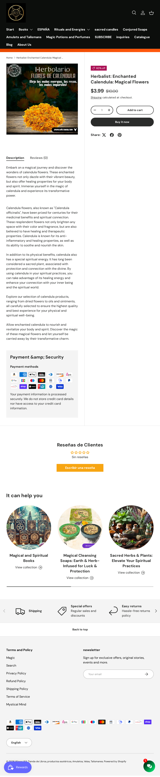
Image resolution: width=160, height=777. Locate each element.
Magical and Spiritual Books (29, 558)
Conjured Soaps (135, 29)
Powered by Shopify (115, 761)
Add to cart (135, 110)
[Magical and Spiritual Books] (28, 527)
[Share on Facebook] (112, 135)
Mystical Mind (16, 704)
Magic (10, 658)
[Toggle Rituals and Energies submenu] (88, 29)
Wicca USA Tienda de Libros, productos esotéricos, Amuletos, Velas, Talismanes (59, 761)
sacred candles (106, 29)
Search (11, 665)
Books (23, 29)
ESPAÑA (43, 29)
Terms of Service (18, 697)
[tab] (15, 157)
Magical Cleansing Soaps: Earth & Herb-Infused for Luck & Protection (80, 563)
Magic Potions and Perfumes (68, 37)
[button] (151, 13)
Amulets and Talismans (24, 37)
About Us (24, 45)
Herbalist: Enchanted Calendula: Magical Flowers (39, 57)
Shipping (96, 97)
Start (10, 29)
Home (9, 57)
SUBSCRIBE (103, 37)
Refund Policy (16, 681)
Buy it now (122, 122)
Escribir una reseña (80, 468)
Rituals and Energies (69, 29)
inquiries (123, 37)
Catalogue (142, 37)
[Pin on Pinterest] (120, 135)
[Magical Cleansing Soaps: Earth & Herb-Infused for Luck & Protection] (80, 527)
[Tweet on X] (104, 135)
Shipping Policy (17, 689)
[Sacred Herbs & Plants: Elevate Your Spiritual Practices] (131, 527)
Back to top (80, 629)
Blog (9, 45)
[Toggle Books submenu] (31, 29)
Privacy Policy (16, 673)
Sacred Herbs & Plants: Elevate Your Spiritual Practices (131, 560)
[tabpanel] (42, 253)
